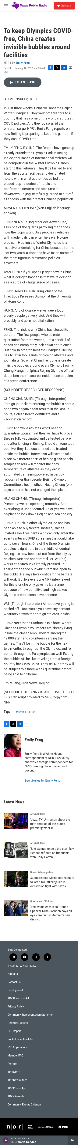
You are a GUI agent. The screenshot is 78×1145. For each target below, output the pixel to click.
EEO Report (14, 1031)
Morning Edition (25, 711)
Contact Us (14, 982)
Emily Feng (23, 63)
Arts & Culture (37, 814)
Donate (66, 5)
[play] (5, 1140)
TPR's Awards (16, 1096)
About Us (13, 973)
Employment (15, 990)
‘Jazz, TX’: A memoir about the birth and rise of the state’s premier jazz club (50, 824)
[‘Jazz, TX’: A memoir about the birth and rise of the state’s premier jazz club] (16, 821)
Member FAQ (15, 1055)
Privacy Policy (16, 1006)
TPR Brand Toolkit (18, 998)
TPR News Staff (17, 1080)
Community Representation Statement (31, 1014)
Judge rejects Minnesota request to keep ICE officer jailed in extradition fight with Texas (52, 882)
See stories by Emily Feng (43, 780)
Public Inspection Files (21, 1039)
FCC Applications (18, 1047)
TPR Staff (14, 1072)
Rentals (12, 1063)
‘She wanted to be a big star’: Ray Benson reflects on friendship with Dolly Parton (52, 853)
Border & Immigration (41, 872)
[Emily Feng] (12, 745)
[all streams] (73, 1140)
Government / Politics (41, 901)
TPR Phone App (17, 1088)
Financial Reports (18, 1023)
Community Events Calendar (25, 1104)
